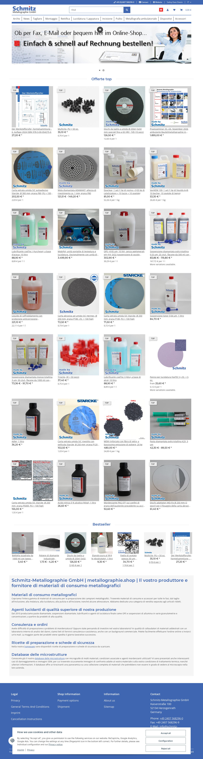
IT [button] (188, 2)
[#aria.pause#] (100, 30)
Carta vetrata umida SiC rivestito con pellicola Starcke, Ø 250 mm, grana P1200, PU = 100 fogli (78, 443)
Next (186, 551)
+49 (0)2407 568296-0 (124, 2)
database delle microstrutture (50, 658)
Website (158, 2)
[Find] (126, 10)
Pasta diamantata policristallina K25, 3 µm (169, 443)
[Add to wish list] (48, 91)
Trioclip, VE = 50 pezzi (68, 377)
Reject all (165, 748)
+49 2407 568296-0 (171, 718)
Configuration (166, 741)
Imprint (20, 750)
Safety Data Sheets (175, 2)
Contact (144, 2)
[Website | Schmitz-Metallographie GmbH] (161, 10)
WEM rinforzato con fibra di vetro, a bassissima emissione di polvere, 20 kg (123, 443)
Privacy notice (55, 744)
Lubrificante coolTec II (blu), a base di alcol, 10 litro (122, 379)
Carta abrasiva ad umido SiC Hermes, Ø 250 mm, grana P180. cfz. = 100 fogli (77, 317)
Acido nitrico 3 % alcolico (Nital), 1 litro (77, 502)
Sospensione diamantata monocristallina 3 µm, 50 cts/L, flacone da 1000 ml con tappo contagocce (32, 379)
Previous (16, 551)
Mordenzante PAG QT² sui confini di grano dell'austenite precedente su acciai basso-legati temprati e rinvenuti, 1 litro (124, 504)
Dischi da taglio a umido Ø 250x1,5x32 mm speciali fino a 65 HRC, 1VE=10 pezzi (124, 130)
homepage (29, 646)
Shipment (64, 706)
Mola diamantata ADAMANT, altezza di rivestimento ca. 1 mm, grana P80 (77, 192)
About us (109, 700)
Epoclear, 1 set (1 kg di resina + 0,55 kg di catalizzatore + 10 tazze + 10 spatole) (124, 192)
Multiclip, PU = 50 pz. (68, 129)
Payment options (68, 700)
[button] (167, 10)
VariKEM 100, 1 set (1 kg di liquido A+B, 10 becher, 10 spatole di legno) (169, 192)
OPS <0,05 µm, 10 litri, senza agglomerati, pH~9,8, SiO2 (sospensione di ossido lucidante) (124, 253)
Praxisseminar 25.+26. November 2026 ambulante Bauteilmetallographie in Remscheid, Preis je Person (169, 131)
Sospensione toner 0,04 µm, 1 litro (167, 315)
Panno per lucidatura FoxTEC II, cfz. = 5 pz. (169, 379)
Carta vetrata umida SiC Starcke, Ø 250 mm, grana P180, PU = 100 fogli (123, 317)
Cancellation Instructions (26, 719)
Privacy (30, 750)
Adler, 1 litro (18, 441)
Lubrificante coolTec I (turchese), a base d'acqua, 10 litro (31, 253)
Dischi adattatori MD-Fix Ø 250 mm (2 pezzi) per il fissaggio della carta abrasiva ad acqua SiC (170, 504)
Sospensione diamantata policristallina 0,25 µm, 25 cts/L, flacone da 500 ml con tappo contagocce (169, 253)
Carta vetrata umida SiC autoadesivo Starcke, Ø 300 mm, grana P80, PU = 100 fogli (31, 192)
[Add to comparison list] (40, 91)
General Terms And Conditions (30, 706)
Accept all (166, 733)
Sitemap (109, 706)
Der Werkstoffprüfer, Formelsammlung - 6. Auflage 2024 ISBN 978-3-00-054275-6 (32, 130)
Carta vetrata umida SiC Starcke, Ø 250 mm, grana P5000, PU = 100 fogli (31, 504)
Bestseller (102, 524)
